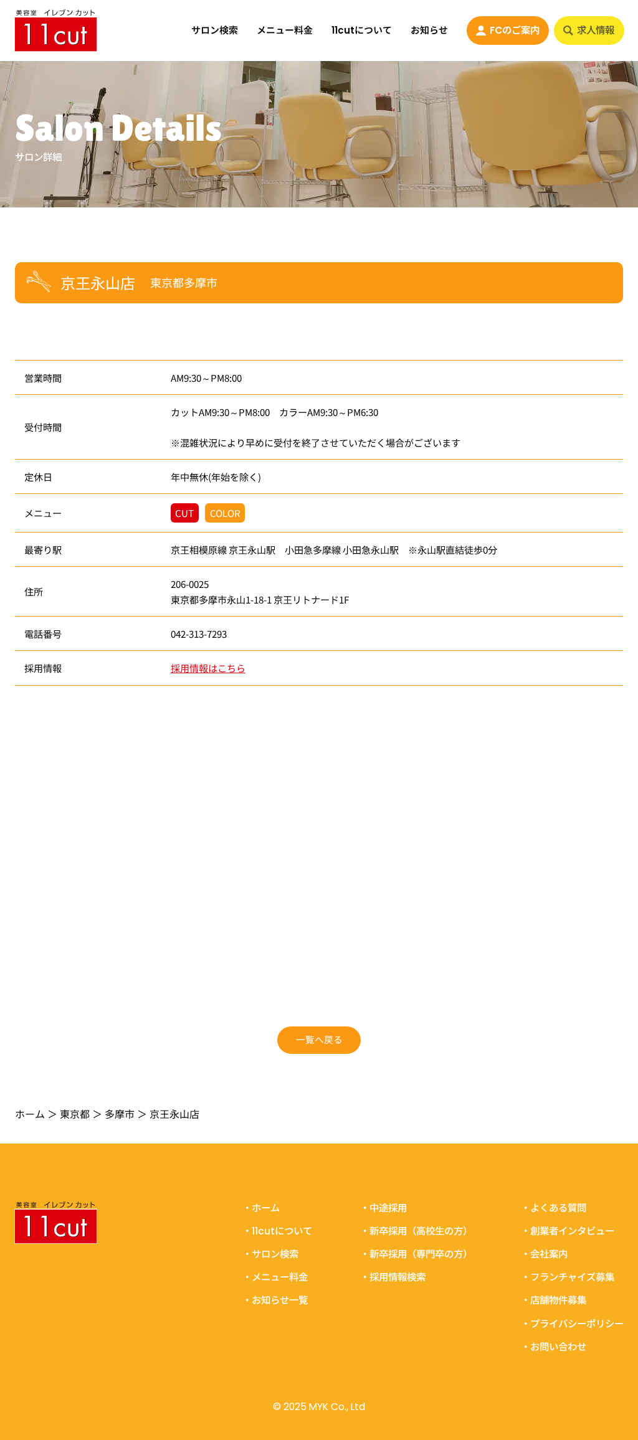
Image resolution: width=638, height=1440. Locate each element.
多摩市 (120, 1113)
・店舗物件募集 (553, 1300)
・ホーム (261, 1208)
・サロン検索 (270, 1254)
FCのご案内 (515, 30)
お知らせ (429, 30)
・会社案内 (544, 1254)
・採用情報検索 (393, 1277)
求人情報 (595, 30)
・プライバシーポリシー (572, 1323)
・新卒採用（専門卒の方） (416, 1254)
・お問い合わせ (553, 1346)
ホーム (30, 1113)
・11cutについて (277, 1231)
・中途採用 (383, 1208)
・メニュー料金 (275, 1277)
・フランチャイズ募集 (567, 1277)
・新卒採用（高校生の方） (416, 1231)
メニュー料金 (285, 30)
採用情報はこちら (208, 668)
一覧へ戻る (319, 1039)
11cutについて (361, 30)
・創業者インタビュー (567, 1231)
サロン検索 (214, 30)
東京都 (75, 1113)
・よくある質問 (553, 1208)
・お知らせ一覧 (275, 1300)
